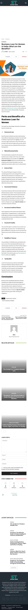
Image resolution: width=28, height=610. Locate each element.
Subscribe (22, 482)
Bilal (6, 51)
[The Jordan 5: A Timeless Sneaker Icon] (14, 359)
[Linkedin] (11, 599)
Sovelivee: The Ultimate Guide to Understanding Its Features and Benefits (14, 397)
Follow (14, 482)
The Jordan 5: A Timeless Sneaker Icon (14, 370)
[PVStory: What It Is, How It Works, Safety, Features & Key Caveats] (5, 552)
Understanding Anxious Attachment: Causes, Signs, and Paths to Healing (14, 425)
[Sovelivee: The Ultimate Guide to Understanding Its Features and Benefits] (14, 387)
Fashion (14, 367)
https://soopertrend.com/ (14, 336)
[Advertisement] (14, 22)
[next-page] (5, 431)
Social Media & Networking (16, 558)
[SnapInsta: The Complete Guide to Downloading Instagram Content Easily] (5, 561)
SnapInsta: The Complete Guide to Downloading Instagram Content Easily (17, 562)
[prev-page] (3, 431)
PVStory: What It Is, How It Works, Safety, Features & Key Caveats (17, 553)
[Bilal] (3, 52)
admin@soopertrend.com (17, 595)
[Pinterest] (16, 599)
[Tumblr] (20, 599)
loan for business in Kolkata (8, 300)
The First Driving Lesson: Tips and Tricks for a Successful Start (7, 318)
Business (7, 39)
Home (3, 39)
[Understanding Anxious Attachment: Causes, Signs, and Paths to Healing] (14, 414)
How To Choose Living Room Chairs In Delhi (20, 318)
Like (6, 482)
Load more (13, 567)
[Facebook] (3, 599)
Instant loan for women (11, 298)
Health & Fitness (14, 422)
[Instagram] (7, 599)
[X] (24, 599)
